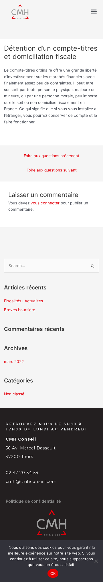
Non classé (14, 394)
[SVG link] (19, 11)
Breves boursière (19, 309)
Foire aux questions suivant (52, 170)
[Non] (96, 561)
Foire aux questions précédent (51, 155)
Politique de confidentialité (33, 501)
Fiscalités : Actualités (23, 301)
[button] (94, 11)
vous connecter (45, 203)
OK (53, 573)
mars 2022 (14, 361)
